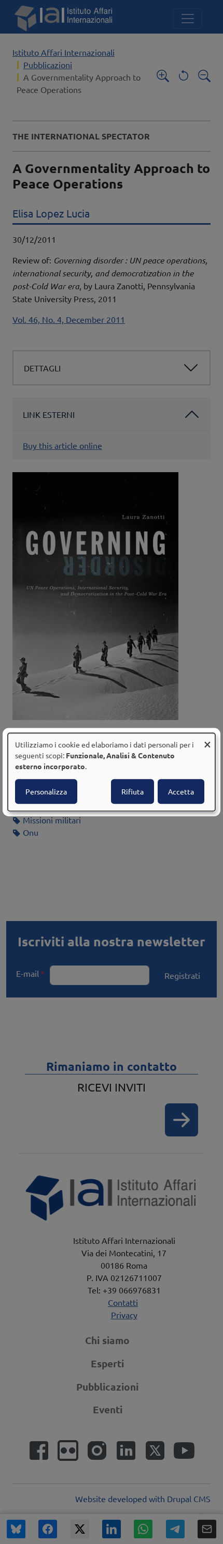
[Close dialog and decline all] (207, 739)
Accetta (181, 791)
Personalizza (46, 791)
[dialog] (111, 772)
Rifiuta (132, 791)
